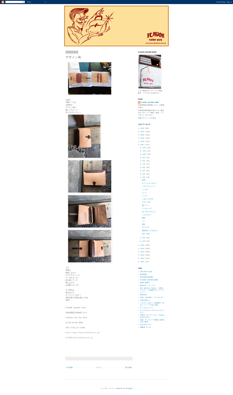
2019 (143, 138)
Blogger (129, 388)
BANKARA (143, 274)
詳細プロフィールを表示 (147, 118)
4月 (144, 174)
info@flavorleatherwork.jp (79, 338)
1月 (144, 241)
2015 (143, 249)
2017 (143, 145)
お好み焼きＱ (145, 300)
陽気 (143, 218)
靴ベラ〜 (145, 205)
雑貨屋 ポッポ (145, 327)
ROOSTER (143, 295)
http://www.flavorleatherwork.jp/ (83, 333)
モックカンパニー (146, 308)
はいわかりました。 (149, 212)
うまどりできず (147, 199)
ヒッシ (144, 193)
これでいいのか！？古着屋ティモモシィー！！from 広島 (152, 304)
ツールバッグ (147, 209)
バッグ (144, 196)
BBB (143, 224)
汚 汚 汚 (145, 227)
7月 (144, 164)
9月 (144, 158)
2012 (143, 258)
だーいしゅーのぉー (149, 183)
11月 (144, 151)
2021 (143, 132)
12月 (144, 148)
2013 (143, 255)
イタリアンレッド (148, 186)
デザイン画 (146, 202)
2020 (143, 135)
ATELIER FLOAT (146, 272)
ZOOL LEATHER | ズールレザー (152, 297)
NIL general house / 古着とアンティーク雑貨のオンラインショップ (152, 290)
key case (146, 234)
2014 (143, 252)
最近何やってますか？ (150, 231)
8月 (144, 161)
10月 (144, 154)
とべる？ (145, 190)
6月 (144, 167)
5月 (144, 171)
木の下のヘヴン (145, 325)
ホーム (99, 368)
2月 (144, 238)
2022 (143, 128)
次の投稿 (69, 368)
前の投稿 (128, 368)
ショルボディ (147, 215)
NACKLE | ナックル (147, 285)
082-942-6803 (80, 318)
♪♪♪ (143, 221)
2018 (143, 142)
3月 (144, 177)
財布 (143, 180)
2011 (143, 262)
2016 (143, 245)
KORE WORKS (145, 283)
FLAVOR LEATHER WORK (150, 102)
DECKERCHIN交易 (146, 277)
